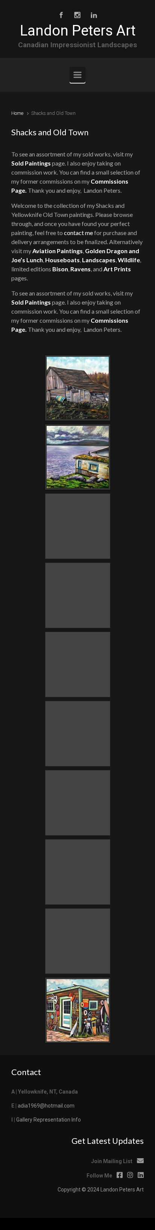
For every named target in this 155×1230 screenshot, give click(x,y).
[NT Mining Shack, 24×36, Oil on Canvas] (78, 1010)
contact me (78, 232)
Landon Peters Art (77, 30)
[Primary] (77, 75)
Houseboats (62, 259)
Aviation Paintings (57, 250)
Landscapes (98, 259)
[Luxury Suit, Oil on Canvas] (78, 388)
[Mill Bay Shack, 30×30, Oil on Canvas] (78, 457)
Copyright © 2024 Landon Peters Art (101, 1190)
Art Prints (117, 268)
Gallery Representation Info (48, 1120)
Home (17, 113)
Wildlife (129, 259)
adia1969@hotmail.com (46, 1106)
